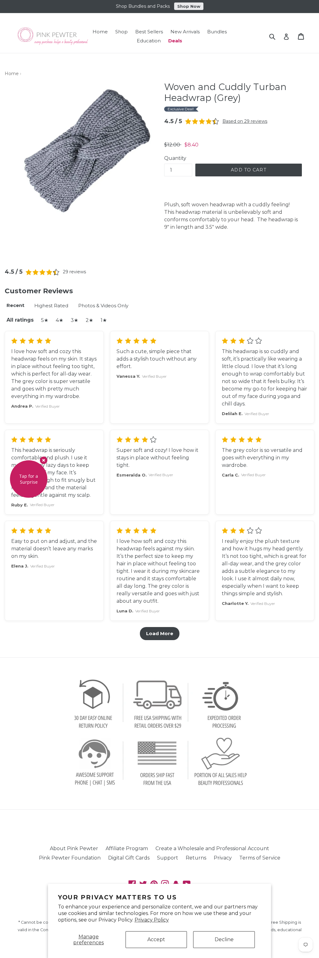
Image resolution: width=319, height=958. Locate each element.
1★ (104, 320)
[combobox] (276, 36)
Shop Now (188, 5)
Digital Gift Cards (129, 858)
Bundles (217, 32)
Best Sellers (149, 32)
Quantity (175, 158)
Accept (156, 939)
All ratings (20, 320)
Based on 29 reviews (244, 121)
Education (149, 41)
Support (167, 858)
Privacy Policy (152, 920)
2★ (89, 320)
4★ (59, 320)
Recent (15, 305)
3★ (74, 320)
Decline (224, 939)
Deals (175, 41)
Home (100, 32)
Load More (159, 633)
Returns (196, 858)
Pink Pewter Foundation (70, 858)
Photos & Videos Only (103, 306)
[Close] (43, 460)
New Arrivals (185, 32)
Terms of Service (259, 858)
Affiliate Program (127, 848)
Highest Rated (51, 306)
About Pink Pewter (74, 848)
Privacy (223, 858)
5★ (44, 320)
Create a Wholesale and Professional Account (212, 848)
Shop (121, 32)
